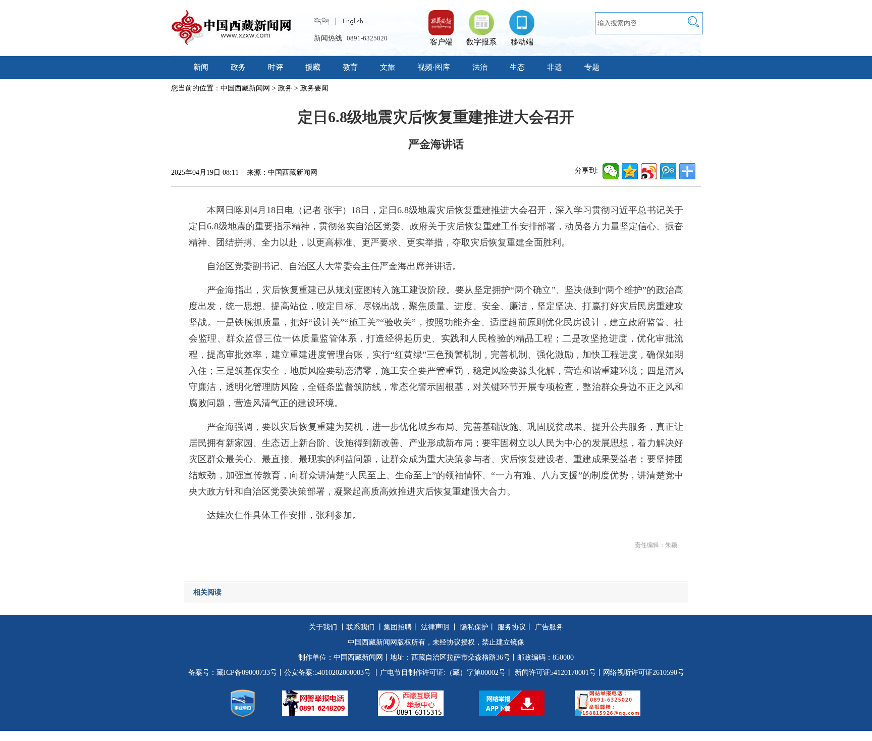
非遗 (554, 67)
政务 (238, 67)
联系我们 (360, 627)
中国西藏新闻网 (245, 88)
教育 (350, 67)
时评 (275, 67)
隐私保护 (474, 627)
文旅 (387, 67)
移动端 (522, 42)
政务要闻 (314, 88)
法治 (479, 67)
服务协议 (512, 627)
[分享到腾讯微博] (668, 171)
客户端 (441, 17)
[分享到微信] (611, 171)
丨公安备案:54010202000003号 (324, 672)
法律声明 (435, 627)
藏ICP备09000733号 (246, 672)
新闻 (200, 67)
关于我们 (323, 627)
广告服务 (549, 627)
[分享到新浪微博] (649, 171)
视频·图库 (433, 67)
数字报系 (481, 42)
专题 (592, 67)
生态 (517, 67)
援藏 (312, 67)
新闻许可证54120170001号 (555, 672)
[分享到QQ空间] (630, 171)
